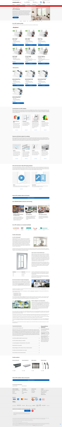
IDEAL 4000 (14, 39)
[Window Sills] (41, 4)
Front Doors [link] (28, 4)
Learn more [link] (16, 158)
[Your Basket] (49, 2)
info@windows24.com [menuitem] (43, 392)
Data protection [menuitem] (14, 393)
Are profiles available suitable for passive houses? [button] (19, 338)
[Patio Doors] (25, 4)
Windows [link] (13, 4)
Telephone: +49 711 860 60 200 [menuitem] (45, 390)
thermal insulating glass (21, 283)
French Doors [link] (18, 4)
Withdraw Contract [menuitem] (43, 394)
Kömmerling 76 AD (29, 79)
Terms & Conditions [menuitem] (24, 392)
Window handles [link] (43, 360)
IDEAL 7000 (40, 39)
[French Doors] (20, 4)
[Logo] (16, 2)
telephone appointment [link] (44, 336)
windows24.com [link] (16, 425)
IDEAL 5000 (27, 39)
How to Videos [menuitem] (33, 391)
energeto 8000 (28, 56)
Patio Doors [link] (23, 4)
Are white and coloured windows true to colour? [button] (19, 350)
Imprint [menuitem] (23, 393)
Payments (14, 397)
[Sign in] (47, 2)
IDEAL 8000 (14, 56)
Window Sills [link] (39, 4)
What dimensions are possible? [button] (17, 345)
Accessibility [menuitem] (33, 392)
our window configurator (39, 303)
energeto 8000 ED (41, 56)
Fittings (24, 150)
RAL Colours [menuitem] (33, 390)
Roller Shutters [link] (34, 4)
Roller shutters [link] (33, 360)
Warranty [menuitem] (13, 391)
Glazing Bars (24, 121)
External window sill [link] (15, 360)
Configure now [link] (15, 17)
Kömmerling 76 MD (42, 79)
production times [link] (20, 423)
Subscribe (27, 410)
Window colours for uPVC (16, 121)
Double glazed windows (21, 284)
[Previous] (47, 143)
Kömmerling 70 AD (16, 79)
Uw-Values (43, 121)
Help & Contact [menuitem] (43, 393)
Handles (33, 150)
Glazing (14, 150)
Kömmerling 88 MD (16, 97)
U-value (23, 296)
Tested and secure (34, 397)
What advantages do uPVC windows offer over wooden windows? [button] (22, 347)
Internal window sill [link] (25, 360)
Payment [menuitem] (13, 392)
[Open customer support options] (60, 424)
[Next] (49, 143)
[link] (14, 399)
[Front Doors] (30, 4)
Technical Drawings (35, 121)
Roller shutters (44, 150)
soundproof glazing (43, 288)
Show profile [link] (18, 63)
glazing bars (46, 318)
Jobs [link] (22, 391)
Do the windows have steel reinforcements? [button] (19, 352)
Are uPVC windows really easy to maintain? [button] (18, 340)
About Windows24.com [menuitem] (25, 390)
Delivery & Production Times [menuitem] (15, 390)
